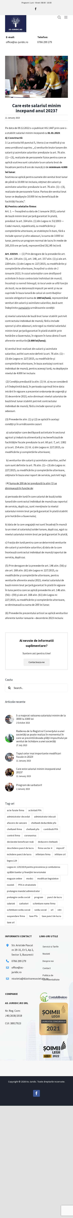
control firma (13, 835)
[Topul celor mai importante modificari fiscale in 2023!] (9, 755)
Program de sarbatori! (29, 785)
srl (52, 909)
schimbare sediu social (18, 909)
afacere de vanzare (17, 822)
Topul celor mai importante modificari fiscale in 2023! (38, 755)
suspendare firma (16, 916)
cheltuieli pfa (32, 829)
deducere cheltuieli (48, 841)
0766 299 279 (44, 42)
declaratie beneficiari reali (20, 841)
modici (29, 878)
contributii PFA (50, 829)
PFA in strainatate (27, 884)
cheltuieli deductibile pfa (43, 822)
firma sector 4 (45, 848)
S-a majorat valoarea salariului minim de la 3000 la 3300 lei (41, 717)
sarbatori (24, 903)
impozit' (60, 848)
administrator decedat (18, 816)
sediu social (40, 909)
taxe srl (10, 922)
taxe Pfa (33, 916)
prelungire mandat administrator (23, 891)
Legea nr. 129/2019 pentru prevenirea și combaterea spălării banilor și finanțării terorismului (33, 869)
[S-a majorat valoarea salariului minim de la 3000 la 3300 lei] (9, 717)
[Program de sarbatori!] (9, 785)
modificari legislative (48, 878)
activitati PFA (34, 810)
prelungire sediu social (18, 897)
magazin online (14, 878)
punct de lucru (54, 897)
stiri (59, 909)
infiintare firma (43, 854)
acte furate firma (15, 810)
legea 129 (12, 860)
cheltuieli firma (14, 829)
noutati (10, 884)
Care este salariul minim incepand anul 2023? (38, 770)
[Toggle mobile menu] (66, 17)
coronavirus (30, 835)
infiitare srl (60, 854)
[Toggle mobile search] (59, 17)
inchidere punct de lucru (19, 854)
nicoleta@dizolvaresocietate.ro (23, 978)
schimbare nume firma (44, 903)
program (38, 897)
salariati (11, 903)
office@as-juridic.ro (17, 42)
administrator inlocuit (45, 816)
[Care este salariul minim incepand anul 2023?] (9, 770)
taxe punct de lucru (51, 916)
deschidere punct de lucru (20, 848)
